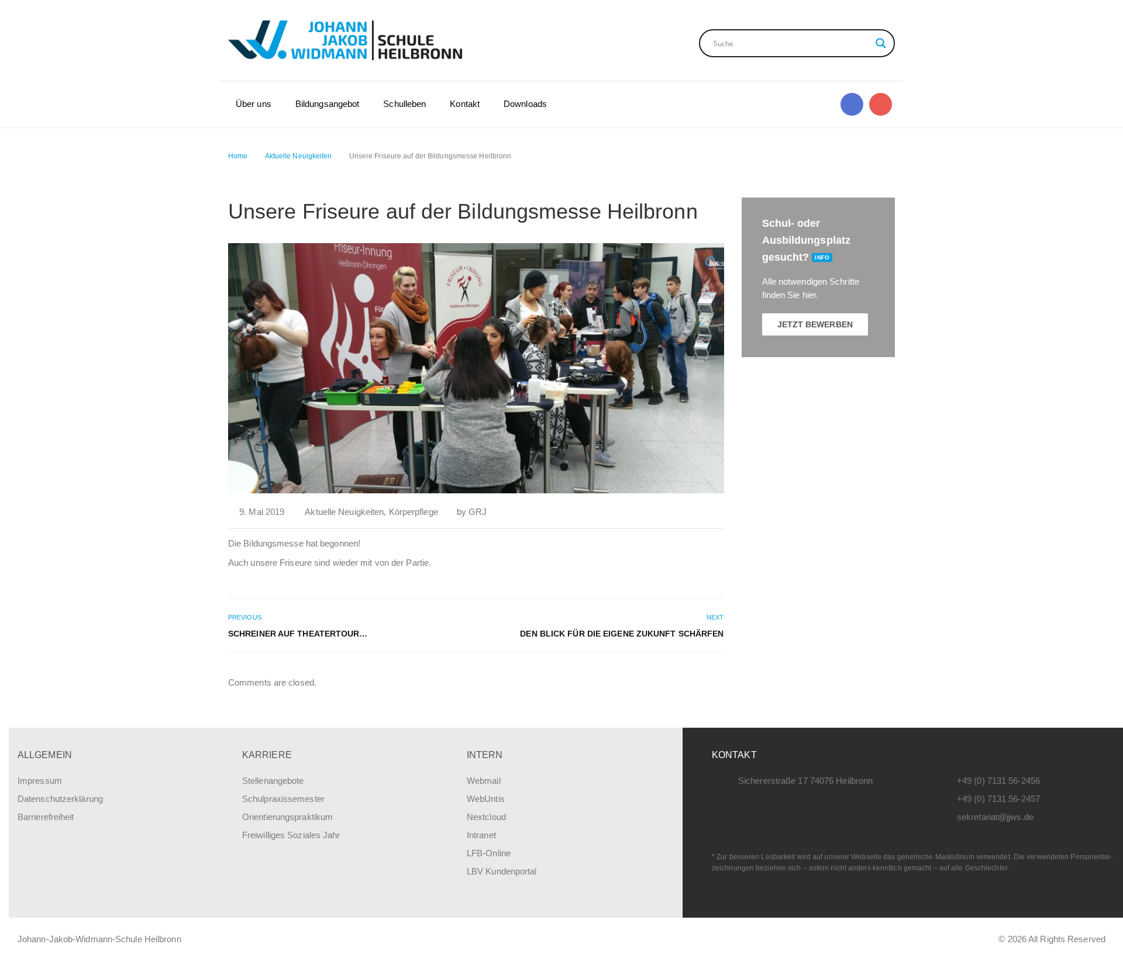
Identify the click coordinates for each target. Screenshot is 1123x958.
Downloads (525, 104)
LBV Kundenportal (502, 871)
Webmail (484, 781)
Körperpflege (413, 512)
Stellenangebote (273, 781)
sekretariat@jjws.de (995, 817)
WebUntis (486, 799)
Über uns (253, 104)
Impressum (40, 781)
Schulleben (404, 104)
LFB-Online (489, 853)
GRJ (478, 512)
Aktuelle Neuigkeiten (344, 512)
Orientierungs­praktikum (287, 817)
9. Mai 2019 (261, 512)
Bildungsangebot (327, 104)
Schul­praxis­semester (283, 799)
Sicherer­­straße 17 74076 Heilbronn (805, 781)
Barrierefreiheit (46, 817)
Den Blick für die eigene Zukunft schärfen (622, 633)
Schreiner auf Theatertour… (298, 633)
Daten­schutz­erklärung (60, 799)
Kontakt (465, 104)
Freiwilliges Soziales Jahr (291, 835)
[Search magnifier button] (881, 43)
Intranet (481, 835)
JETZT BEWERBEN (815, 324)
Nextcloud (486, 817)
